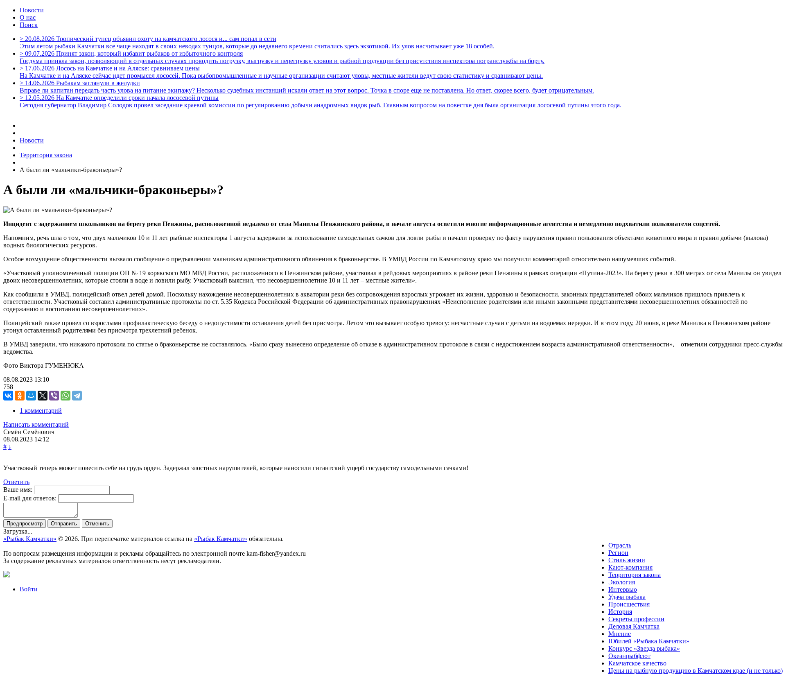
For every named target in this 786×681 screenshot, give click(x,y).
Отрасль (619, 545)
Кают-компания (630, 567)
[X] (42, 395)
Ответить (16, 481)
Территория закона (634, 574)
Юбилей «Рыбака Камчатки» (648, 641)
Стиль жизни (626, 560)
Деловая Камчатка (634, 626)
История (620, 611)
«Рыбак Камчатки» (29, 538)
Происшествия (629, 604)
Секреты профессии (636, 618)
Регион (618, 552)
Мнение (619, 633)
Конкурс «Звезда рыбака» (644, 648)
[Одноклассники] (20, 395)
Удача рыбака (627, 596)
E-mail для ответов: (29, 498)
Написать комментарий (36, 424)
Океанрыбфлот (629, 655)
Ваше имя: (17, 489)
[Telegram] (77, 395)
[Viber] (54, 395)
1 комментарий (41, 410)
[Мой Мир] (31, 395)
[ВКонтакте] (8, 395)
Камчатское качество (637, 663)
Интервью (622, 589)
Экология (621, 582)
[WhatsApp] (65, 395)
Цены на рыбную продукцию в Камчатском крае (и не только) (695, 670)
